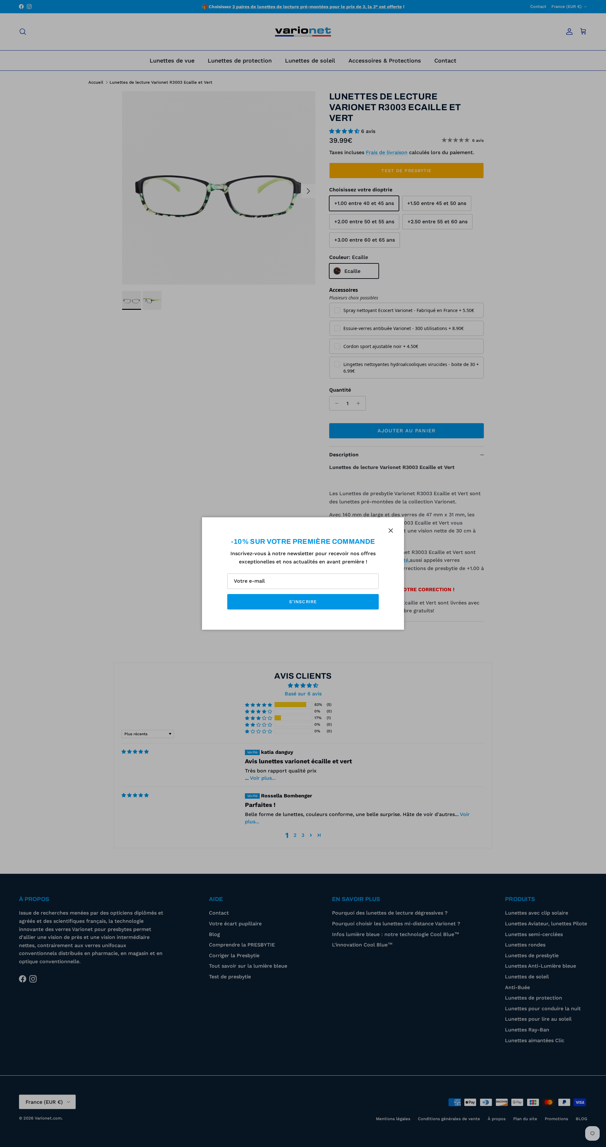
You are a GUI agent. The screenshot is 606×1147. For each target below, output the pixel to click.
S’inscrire (303, 601)
